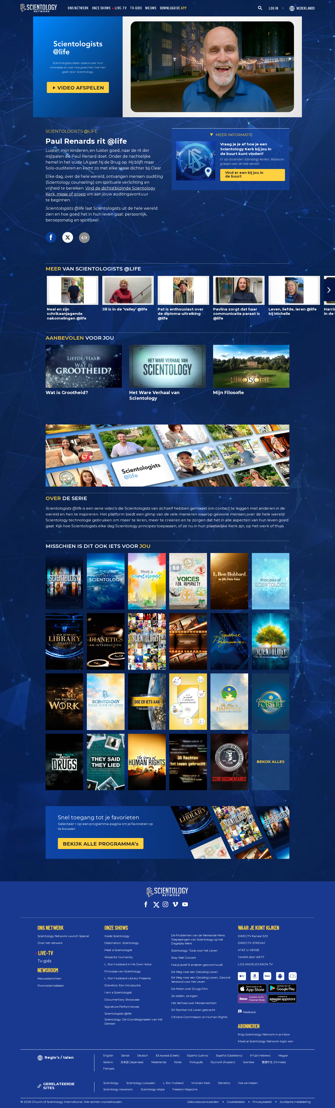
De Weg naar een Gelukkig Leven (194, 972)
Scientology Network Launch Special (63, 936)
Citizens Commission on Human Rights (199, 1017)
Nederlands (158, 1062)
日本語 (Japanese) (132, 1062)
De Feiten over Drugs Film (189, 989)
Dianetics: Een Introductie (122, 985)
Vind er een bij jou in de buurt (244, 174)
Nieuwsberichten (49, 978)
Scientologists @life (117, 1013)
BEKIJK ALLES (270, 761)
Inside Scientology (116, 936)
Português (196, 1062)
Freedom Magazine (184, 1089)
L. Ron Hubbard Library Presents (127, 978)
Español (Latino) (197, 1055)
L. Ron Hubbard (173, 1083)
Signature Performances (121, 1006)
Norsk (178, 1062)
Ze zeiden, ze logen (184, 996)
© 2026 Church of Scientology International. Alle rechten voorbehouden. (71, 1102)
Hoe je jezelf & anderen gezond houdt (197, 964)
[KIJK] (271, 581)
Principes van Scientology (122, 971)
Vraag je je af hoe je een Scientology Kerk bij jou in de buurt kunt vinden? (245, 149)
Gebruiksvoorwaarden (203, 1102)
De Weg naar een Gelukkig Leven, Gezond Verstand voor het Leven (200, 979)
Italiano (108, 1062)
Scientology (110, 1083)
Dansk (125, 1055)
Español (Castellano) (229, 1055)
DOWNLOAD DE (173, 8)
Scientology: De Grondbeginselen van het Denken (133, 1021)
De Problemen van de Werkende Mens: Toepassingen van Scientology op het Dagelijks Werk (198, 939)
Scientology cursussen (140, 1083)
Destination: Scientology (121, 943)
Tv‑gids (44, 961)
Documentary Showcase (121, 999)
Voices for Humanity (118, 957)
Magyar (283, 1055)
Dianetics (224, 1083)
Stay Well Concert (183, 957)
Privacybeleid (262, 1102)
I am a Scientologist (118, 992)
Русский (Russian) (223, 1062)
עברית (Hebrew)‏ (260, 1055)
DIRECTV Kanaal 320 (253, 936)
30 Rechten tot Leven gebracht (193, 1010)
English (108, 1055)
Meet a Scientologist (118, 950)
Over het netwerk (50, 943)
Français (108, 1068)
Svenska (248, 1062)
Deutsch (142, 1055)
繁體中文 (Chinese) (274, 1062)
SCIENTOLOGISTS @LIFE (71, 131)
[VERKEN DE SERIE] (64, 581)
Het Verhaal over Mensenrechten (194, 1003)
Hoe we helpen (248, 1083)
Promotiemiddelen (51, 985)
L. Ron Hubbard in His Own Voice (127, 964)
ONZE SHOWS (101, 8)
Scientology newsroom (118, 1089)
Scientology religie (153, 1089)
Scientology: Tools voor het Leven (194, 950)
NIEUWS (150, 8)
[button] (5, 290)
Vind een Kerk (200, 1083)
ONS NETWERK (78, 8)
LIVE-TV (121, 8)
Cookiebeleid (236, 1102)
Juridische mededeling (295, 1102)
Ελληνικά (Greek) (167, 1055)
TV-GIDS (136, 8)
